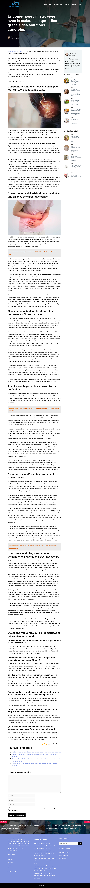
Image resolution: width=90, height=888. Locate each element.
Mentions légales (64, 852)
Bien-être (47, 4)
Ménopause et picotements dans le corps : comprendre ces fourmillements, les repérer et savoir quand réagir (76, 92)
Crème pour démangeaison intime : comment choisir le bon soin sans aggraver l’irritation (76, 149)
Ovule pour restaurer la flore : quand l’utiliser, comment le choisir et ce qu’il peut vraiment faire (76, 167)
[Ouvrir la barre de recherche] (80, 4)
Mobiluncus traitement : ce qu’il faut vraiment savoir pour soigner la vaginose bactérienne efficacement (76, 112)
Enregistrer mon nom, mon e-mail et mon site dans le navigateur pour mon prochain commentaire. (34, 809)
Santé (66, 4)
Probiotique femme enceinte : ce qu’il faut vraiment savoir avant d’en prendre (76, 158)
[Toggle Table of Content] (23, 82)
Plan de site (62, 858)
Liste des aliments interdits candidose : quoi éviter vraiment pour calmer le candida (76, 102)
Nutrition (58, 4)
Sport (74, 4)
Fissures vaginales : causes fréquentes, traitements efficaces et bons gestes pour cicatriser (76, 139)
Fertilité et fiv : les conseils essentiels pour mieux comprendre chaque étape (36, 752)
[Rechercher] (80, 843)
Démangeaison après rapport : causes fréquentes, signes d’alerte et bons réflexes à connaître (76, 81)
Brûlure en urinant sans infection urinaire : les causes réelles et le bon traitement (76, 175)
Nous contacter (63, 855)
